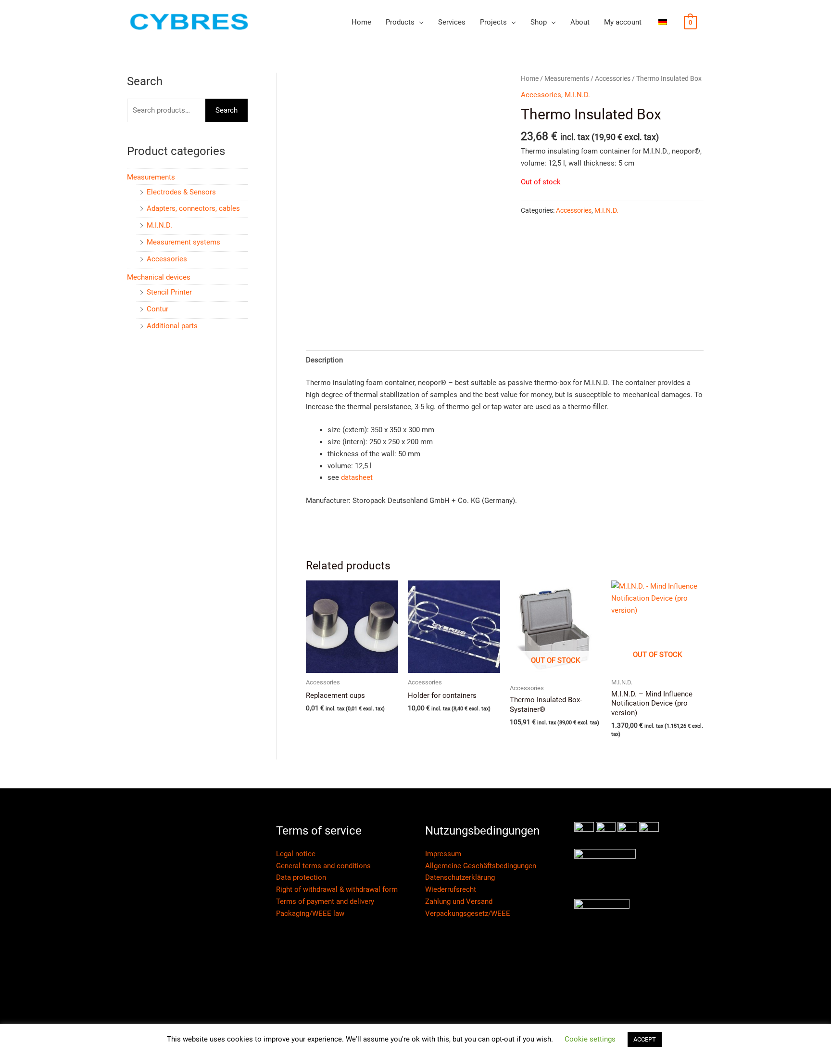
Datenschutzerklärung (460, 877)
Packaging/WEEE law (310, 913)
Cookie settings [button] (590, 1039)
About (580, 22)
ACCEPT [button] (644, 1039)
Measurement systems (183, 242)
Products (400, 22)
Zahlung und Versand (458, 901)
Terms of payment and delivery (325, 901)
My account (623, 22)
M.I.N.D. (159, 225)
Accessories (167, 259)
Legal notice (295, 853)
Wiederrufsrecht (450, 889)
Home (361, 22)
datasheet (357, 477)
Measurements (151, 177)
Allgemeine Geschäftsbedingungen (480, 866)
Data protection (301, 877)
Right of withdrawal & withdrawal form (337, 889)
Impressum (443, 853)
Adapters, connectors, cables (193, 208)
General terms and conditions (323, 866)
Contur (157, 309)
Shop (538, 22)
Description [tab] (324, 360)
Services (452, 22)
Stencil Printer (169, 292)
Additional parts (172, 326)
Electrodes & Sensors (181, 192)
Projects (493, 22)
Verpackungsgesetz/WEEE (467, 913)
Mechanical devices (158, 277)
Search (226, 110)
